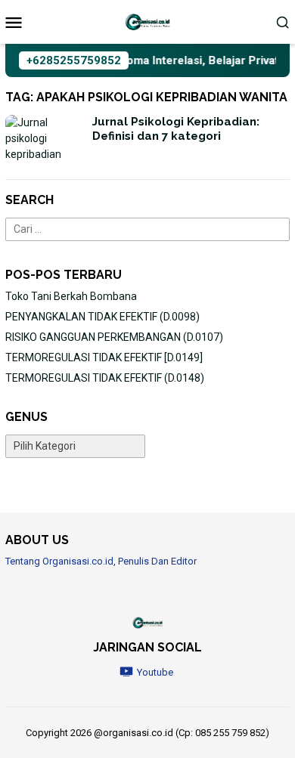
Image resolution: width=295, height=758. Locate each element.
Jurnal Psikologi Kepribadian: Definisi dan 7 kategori (175, 129)
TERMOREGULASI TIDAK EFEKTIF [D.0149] (104, 357)
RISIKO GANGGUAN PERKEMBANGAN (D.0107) (114, 337)
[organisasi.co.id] (147, 21)
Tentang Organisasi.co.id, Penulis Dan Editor (101, 561)
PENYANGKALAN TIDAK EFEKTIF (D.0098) (102, 317)
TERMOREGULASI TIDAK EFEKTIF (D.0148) (104, 378)
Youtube (155, 672)
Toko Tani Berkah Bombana (71, 296)
